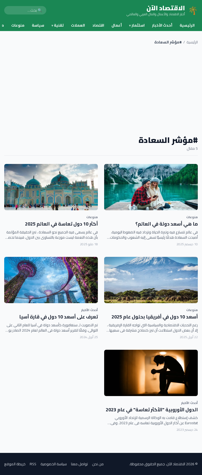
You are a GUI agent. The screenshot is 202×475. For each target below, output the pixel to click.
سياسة (38, 25)
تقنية (58, 25)
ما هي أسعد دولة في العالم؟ (166, 223)
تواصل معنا (79, 464)
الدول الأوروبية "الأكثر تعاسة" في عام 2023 (152, 409)
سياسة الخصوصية (54, 464)
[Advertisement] (101, 90)
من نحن (98, 464)
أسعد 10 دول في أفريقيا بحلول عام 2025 (155, 316)
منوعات (17, 25)
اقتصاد (98, 25)
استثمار (137, 25)
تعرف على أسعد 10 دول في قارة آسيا (58, 316)
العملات (78, 25)
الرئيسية (187, 25)
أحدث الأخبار (162, 25)
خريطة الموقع (15, 464)
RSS (33, 464)
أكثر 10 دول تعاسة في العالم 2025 (61, 223)
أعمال (117, 25)
